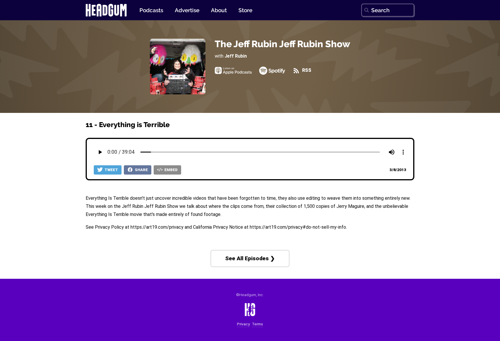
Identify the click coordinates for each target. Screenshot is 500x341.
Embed (170, 170)
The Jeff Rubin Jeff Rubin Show (282, 43)
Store (245, 10)
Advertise (187, 10)
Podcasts (151, 10)
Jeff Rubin (236, 56)
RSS (306, 70)
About (219, 10)
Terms (257, 324)
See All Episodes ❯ (250, 258)
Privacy (243, 324)
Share (141, 170)
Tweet (111, 170)
